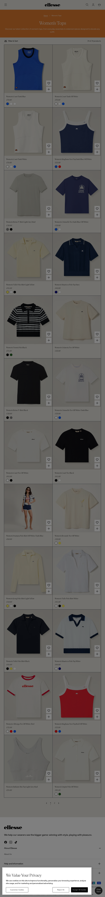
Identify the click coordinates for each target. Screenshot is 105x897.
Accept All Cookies (79, 890)
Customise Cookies (17, 890)
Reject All (60, 890)
